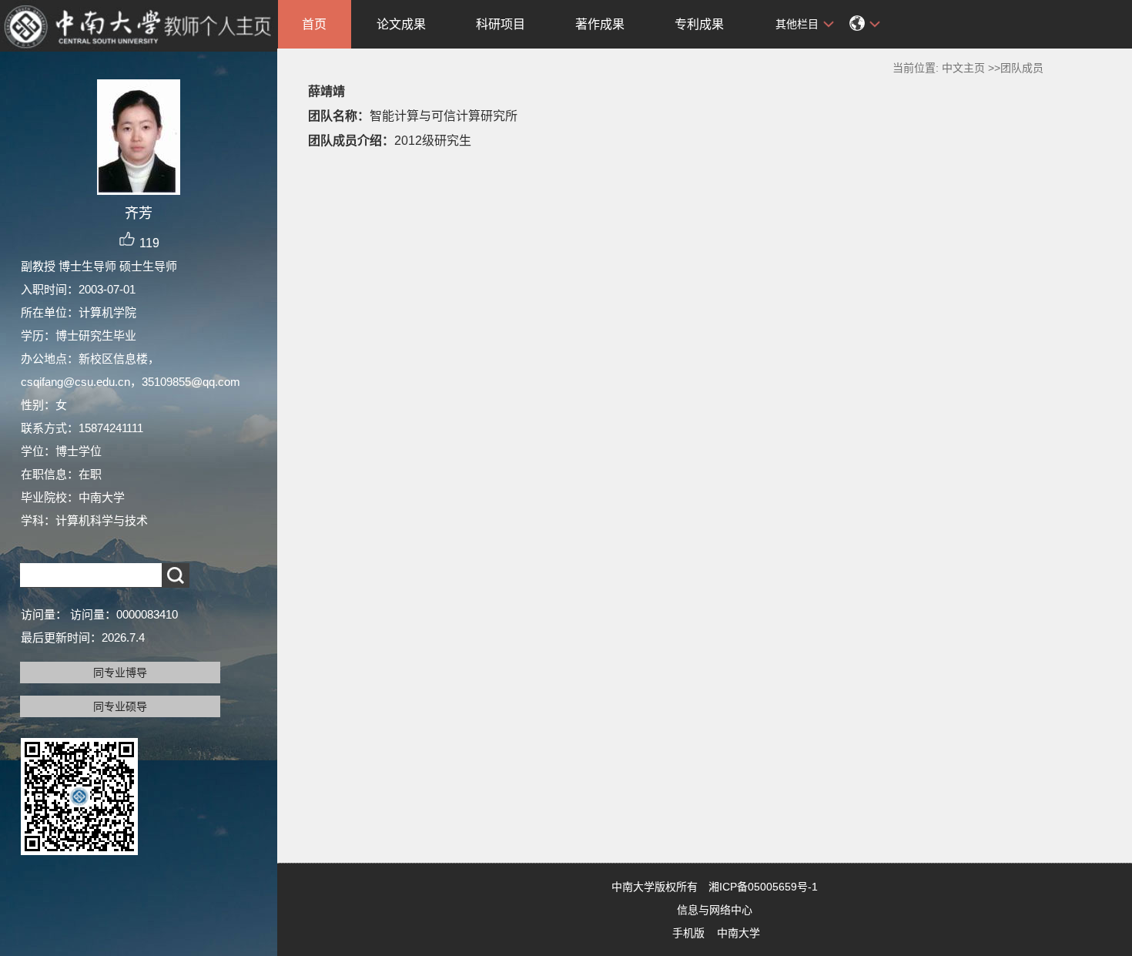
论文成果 (401, 24)
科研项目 (500, 24)
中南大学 (738, 933)
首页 (314, 24)
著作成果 (600, 24)
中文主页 (963, 68)
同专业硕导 (120, 706)
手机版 (688, 933)
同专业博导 (120, 672)
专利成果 (699, 24)
